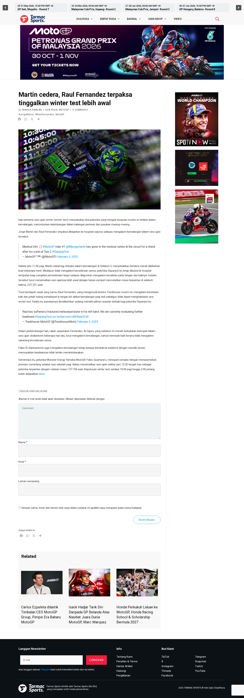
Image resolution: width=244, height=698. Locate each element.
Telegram (45, 669)
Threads (166, 670)
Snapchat (200, 661)
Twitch (199, 666)
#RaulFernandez (44, 114)
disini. (42, 374)
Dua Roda (51, 110)
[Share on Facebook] (19, 119)
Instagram (167, 666)
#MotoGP (48, 246)
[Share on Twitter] (32, 119)
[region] (122, 7)
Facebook (167, 675)
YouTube (200, 670)
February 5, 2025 (67, 256)
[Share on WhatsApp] (25, 119)
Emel (22, 461)
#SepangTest (60, 251)
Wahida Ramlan (32, 110)
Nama (22, 442)
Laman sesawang (28, 481)
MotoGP (64, 110)
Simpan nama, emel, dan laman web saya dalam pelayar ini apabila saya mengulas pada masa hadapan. (81, 507)
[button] (41, 7)
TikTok (165, 656)
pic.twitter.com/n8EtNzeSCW (71, 316)
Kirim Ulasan (147, 519)
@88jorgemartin (76, 246)
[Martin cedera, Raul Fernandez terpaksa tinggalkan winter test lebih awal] (89, 169)
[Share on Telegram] (38, 119)
